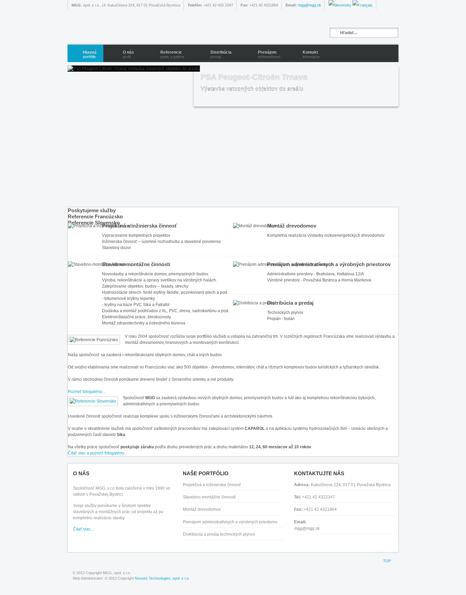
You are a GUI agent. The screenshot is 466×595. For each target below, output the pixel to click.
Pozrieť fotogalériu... (86, 391)
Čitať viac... (83, 529)
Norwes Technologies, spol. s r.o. (162, 578)
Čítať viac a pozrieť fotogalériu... (97, 453)
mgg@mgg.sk (309, 5)
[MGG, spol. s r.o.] (156, 27)
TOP (387, 561)
